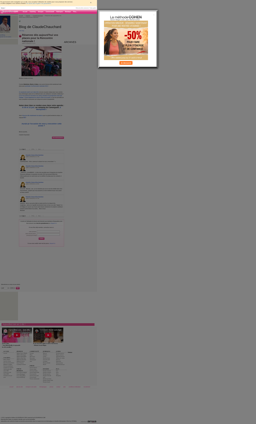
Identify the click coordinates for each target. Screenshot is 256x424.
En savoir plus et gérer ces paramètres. (38, 3)
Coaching (33, 11)
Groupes (40, 11)
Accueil (25, 11)
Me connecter (84, 8)
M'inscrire (78, 8)
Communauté (50, 11)
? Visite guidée (92, 8)
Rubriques (59, 11)
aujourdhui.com (10, 12)
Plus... (75, 11)
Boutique (68, 11)
